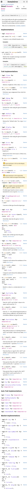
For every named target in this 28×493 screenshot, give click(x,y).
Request (15, 182)
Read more (24, 84)
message (14, 52)
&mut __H (10, 216)
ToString (11, 463)
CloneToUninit (13, 440)
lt (5, 337)
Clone (8, 75)
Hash (7, 209)
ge (5, 366)
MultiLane (8, 488)
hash (5, 214)
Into (12, 451)
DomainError (13, 2)
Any (9, 419)
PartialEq (9, 293)
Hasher (14, 214)
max (5, 253)
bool (16, 299)
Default (9, 113)
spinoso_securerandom (7, 4)
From (7, 196)
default (6, 118)
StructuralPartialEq (13, 385)
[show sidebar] (1, 1)
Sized (9, 232)
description (8, 158)
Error (8, 142)
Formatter (5, 105)
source (6, 147)
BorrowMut (12, 432)
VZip (12, 485)
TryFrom (14, 469)
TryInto (14, 477)
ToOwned (11, 457)
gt (5, 357)
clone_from (8, 87)
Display (9, 127)
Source (3, 10)
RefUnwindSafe (10, 398)
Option (4, 149)
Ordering (18, 245)
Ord (7, 241)
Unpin (7, 409)
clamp (6, 277)
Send (7, 403)
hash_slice (8, 223)
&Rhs (3, 309)
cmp (5, 243)
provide (6, 181)
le (5, 346)
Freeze (7, 395)
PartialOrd (10, 319)
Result (17, 105)
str (12, 54)
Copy (7, 379)
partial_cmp (8, 324)
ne (5, 307)
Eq (6, 382)
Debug (8, 98)
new (13, 36)
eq (5, 298)
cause (6, 170)
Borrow (10, 425)
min (5, 265)
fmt (5, 103)
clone (6, 80)
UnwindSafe (9, 411)
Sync (7, 406)
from (5, 201)
